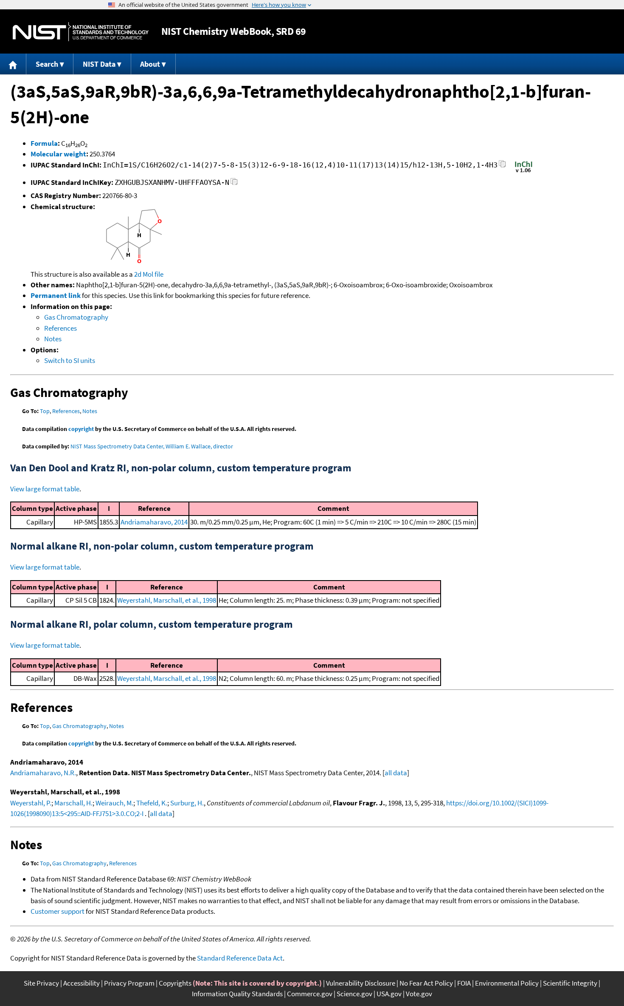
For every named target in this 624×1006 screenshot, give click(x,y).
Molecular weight (58, 154)
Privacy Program (129, 983)
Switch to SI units (69, 360)
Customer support (57, 911)
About (150, 64)
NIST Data (99, 64)
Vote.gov (419, 993)
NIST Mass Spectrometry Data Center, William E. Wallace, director (151, 446)
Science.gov (354, 993)
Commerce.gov (309, 993)
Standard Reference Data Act (240, 958)
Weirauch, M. (114, 803)
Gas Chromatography (76, 317)
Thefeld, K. (151, 803)
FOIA (464, 983)
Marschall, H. (73, 803)
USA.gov (389, 993)
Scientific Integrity (570, 983)
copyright (81, 429)
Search (47, 64)
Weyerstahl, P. (30, 803)
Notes (53, 338)
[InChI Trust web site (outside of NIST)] (523, 171)
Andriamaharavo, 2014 (154, 522)
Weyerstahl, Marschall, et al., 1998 (166, 600)
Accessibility (81, 983)
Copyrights (175, 983)
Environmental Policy (507, 983)
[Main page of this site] (13, 64)
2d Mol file (148, 274)
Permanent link (56, 295)
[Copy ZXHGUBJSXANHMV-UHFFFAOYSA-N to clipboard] (234, 183)
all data (396, 772)
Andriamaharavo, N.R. (43, 772)
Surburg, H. (187, 803)
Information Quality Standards (237, 993)
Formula (44, 143)
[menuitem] (13, 64)
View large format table (44, 488)
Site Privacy (41, 983)
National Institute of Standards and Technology (81, 31)
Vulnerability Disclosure (360, 983)
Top (45, 411)
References (60, 328)
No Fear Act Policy (426, 983)
